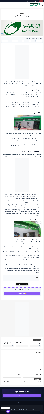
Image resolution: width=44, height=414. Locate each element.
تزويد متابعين (32, 409)
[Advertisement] (22, 62)
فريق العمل (15, 409)
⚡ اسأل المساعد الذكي (22, 293)
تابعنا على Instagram (22, 284)
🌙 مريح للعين (15, 40)
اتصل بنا (27, 409)
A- (23, 40)
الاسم (40, 369)
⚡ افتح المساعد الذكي (22, 395)
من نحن (10, 409)
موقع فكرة (31, 402)
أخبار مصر (22, 13)
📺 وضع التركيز (5, 40)
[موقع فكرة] (35, 5)
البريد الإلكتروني (38, 374)
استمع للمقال (38, 40)
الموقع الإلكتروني (18, 374)
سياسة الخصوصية (21, 409)
